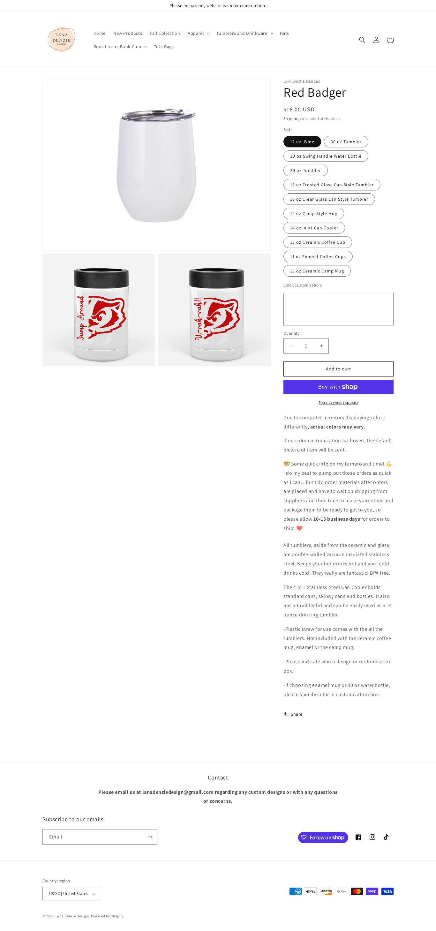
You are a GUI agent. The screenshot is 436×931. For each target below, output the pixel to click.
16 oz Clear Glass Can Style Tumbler (329, 199)
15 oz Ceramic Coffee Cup (317, 242)
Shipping (291, 118)
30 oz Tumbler (346, 142)
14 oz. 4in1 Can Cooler (314, 228)
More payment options (338, 402)
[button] (198, 33)
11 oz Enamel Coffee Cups (318, 256)
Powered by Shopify (107, 916)
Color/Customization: (302, 285)
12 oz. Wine (302, 142)
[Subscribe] (150, 836)
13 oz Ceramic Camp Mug (317, 271)
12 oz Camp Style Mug (313, 213)
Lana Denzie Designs (73, 916)
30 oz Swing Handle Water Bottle (326, 156)
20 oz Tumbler (305, 170)
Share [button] (297, 714)
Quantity (291, 333)
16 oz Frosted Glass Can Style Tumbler (332, 185)
